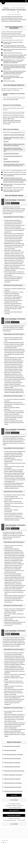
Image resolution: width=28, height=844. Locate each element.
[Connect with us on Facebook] (1, 842)
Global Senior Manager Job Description (12, 778)
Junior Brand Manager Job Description (12, 766)
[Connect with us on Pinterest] (3, 842)
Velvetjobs (3, 2)
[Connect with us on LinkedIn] (5, 842)
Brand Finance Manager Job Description (12, 758)
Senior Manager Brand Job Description (12, 746)
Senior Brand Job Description (10, 750)
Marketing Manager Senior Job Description (13, 783)
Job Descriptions (6, 7)
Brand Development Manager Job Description (13, 754)
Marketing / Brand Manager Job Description (13, 774)
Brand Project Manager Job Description (12, 762)
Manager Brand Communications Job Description (14, 770)
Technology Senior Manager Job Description (13, 791)
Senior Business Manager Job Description (12, 787)
